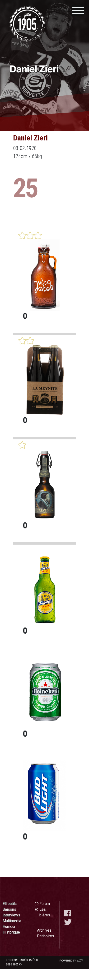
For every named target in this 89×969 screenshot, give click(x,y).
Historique (11, 932)
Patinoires (45, 936)
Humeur (9, 926)
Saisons (9, 909)
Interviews (11, 915)
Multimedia (12, 921)
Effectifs (10, 903)
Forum (44, 903)
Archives (44, 930)
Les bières (44, 912)
